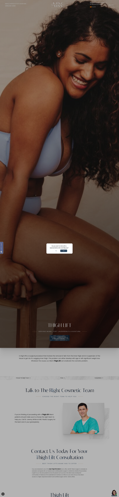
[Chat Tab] (59, 248)
